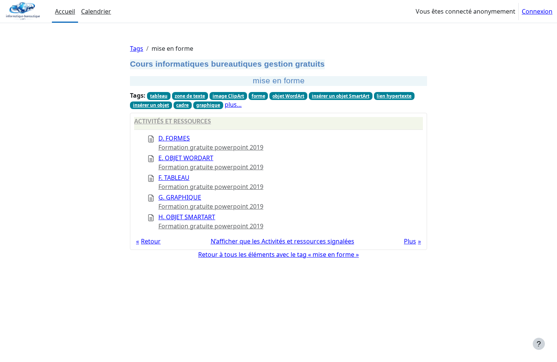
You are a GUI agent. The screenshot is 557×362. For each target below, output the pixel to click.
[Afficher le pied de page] (539, 344)
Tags (136, 48)
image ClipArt (228, 96)
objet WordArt (288, 96)
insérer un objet (151, 105)
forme (258, 96)
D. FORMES (174, 138)
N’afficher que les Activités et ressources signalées (282, 241)
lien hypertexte (394, 96)
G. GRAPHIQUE (179, 197)
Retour (151, 241)
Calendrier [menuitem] (96, 11)
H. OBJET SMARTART (186, 217)
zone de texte (190, 96)
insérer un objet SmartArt (340, 96)
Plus (410, 241)
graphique (208, 105)
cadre (182, 105)
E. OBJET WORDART (185, 158)
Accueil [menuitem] (65, 11)
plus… (233, 104)
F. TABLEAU (173, 177)
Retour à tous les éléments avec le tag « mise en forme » (278, 254)
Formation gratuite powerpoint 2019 (210, 147)
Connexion (537, 11)
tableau (158, 96)
